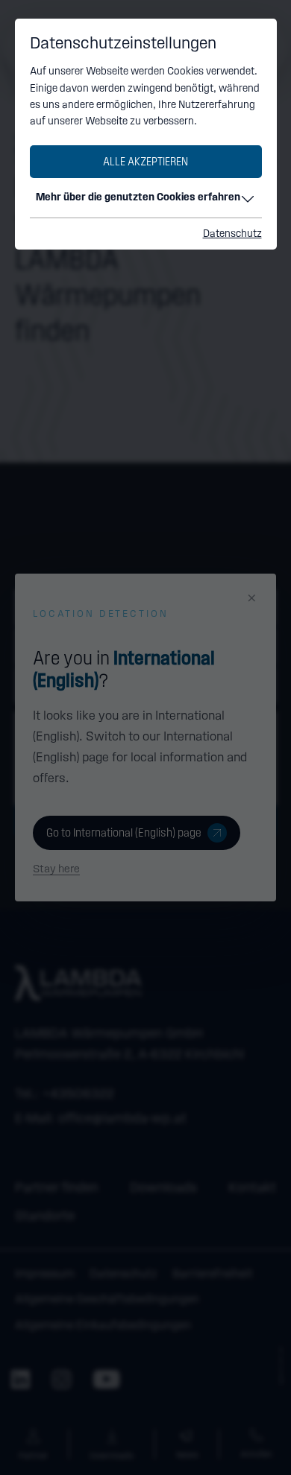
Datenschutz (232, 233)
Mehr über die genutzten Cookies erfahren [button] (138, 197)
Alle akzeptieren (145, 162)
